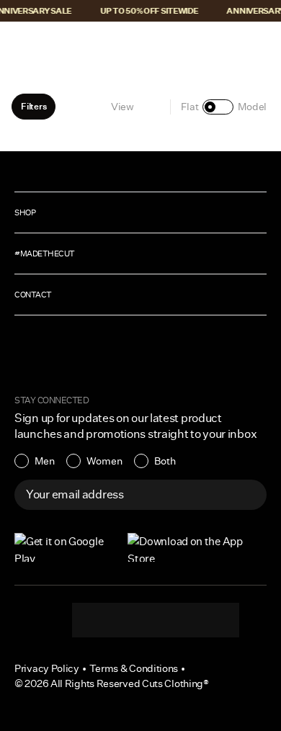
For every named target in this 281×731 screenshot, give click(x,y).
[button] (20, 44)
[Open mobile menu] (21, 44)
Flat (190, 106)
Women (104, 461)
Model (252, 106)
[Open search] (215, 44)
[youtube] (184, 620)
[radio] (34, 461)
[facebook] (155, 620)
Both (165, 461)
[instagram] (98, 620)
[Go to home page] (140, 44)
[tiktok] (126, 620)
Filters (33, 106)
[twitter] (213, 620)
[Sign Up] (248, 495)
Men (45, 461)
